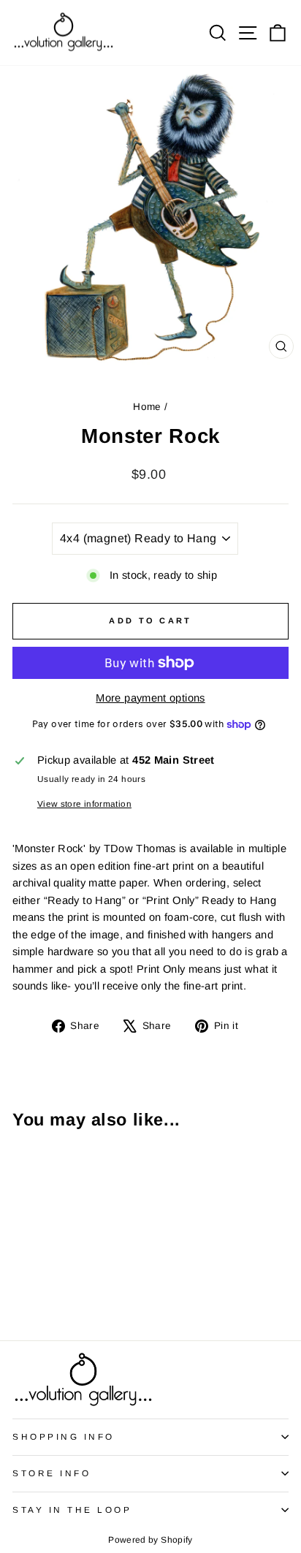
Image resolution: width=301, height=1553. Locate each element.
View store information (84, 803)
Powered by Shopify (150, 1540)
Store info (51, 1473)
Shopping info (63, 1436)
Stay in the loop (72, 1509)
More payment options (150, 698)
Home (147, 406)
